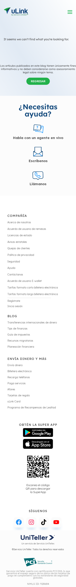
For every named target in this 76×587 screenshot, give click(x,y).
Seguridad (13, 261)
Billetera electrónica (19, 371)
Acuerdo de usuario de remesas (26, 229)
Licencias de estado (19, 235)
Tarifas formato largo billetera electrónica (32, 294)
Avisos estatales (17, 242)
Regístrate (13, 301)
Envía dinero (15, 365)
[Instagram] (31, 522)
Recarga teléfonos (18, 377)
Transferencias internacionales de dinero (32, 322)
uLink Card (13, 401)
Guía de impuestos (18, 334)
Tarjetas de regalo (18, 395)
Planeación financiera (20, 346)
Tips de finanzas (17, 328)
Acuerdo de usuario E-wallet (24, 281)
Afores (11, 389)
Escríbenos (38, 161)
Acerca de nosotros (19, 222)
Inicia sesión (15, 306)
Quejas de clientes (18, 248)
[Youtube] (56, 522)
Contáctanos (15, 274)
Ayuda (11, 268)
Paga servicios (16, 383)
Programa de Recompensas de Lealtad (31, 407)
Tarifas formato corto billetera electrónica (32, 287)
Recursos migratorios (20, 340)
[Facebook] (18, 522)
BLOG (12, 316)
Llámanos (38, 184)
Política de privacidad (20, 255)
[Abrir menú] (70, 12)
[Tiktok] (44, 522)
